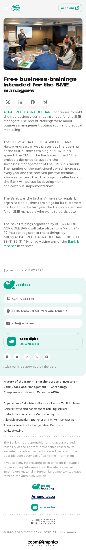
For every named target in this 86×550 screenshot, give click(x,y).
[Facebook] (7, 356)
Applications (11, 403)
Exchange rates (38, 425)
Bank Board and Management (25, 387)
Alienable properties (16, 419)
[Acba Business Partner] (43, 507)
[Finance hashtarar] (43, 521)
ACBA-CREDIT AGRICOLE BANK (28, 112)
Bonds (54, 425)
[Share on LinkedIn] (20, 102)
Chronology (59, 387)
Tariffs (54, 403)
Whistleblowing (13, 430)
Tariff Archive (70, 403)
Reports (43, 403)
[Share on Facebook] (32, 102)
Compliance (12, 392)
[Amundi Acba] (43, 497)
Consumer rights (47, 414)
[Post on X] (8, 102)
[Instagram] (46, 356)
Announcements (14, 425)
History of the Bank (17, 381)
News (28, 392)
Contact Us (67, 419)
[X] (36, 356)
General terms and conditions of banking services (35, 409)
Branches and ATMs (44, 419)
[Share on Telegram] (45, 102)
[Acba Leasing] (43, 486)
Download (29, 344)
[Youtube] (17, 356)
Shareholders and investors (55, 381)
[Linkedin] (26, 356)
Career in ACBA (48, 392)
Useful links (11, 414)
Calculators (29, 403)
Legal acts (27, 414)
